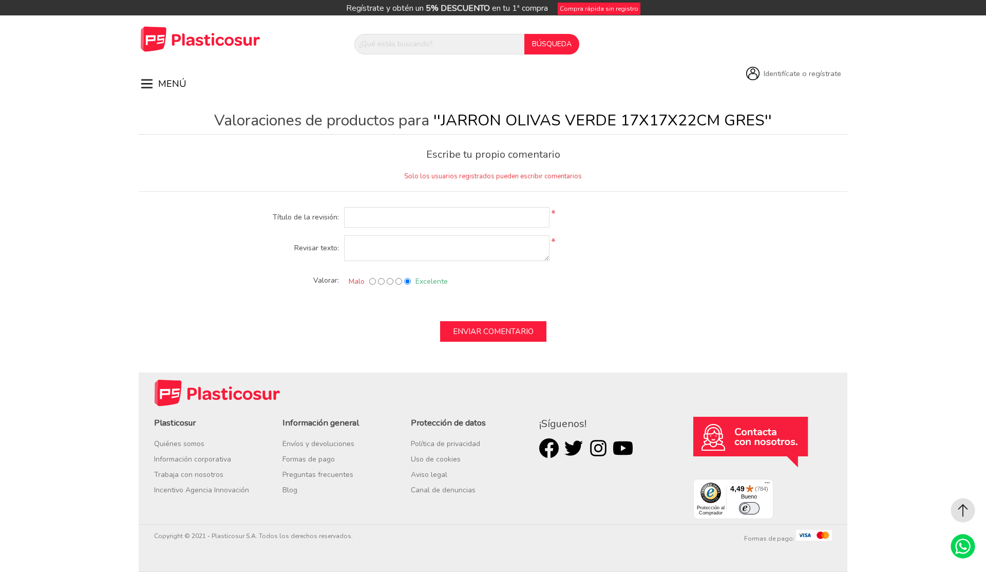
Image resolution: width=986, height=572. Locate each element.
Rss (598, 448)
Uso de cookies (436, 459)
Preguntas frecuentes (317, 474)
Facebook (549, 448)
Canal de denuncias (443, 490)
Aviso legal (429, 474)
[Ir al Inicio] (963, 510)
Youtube (623, 448)
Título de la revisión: (306, 217)
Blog (289, 490)
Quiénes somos (179, 444)
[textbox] (439, 44)
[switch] (749, 508)
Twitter (573, 448)
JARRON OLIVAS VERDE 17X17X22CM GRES (603, 120)
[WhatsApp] (963, 546)
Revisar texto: (316, 248)
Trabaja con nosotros (188, 474)
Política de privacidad (445, 444)
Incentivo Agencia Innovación (201, 490)
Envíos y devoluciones (318, 444)
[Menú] (767, 485)
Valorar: (326, 280)
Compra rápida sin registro (599, 9)
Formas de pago (308, 459)
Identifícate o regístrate (802, 73)
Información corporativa (192, 459)
